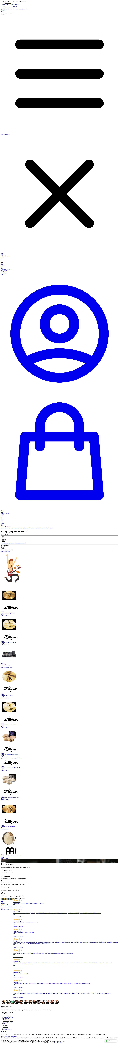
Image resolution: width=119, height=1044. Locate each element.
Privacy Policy (6, 1018)
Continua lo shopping (5, 551)
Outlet (2, 11)
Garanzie (5, 1023)
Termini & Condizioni (8, 1017)
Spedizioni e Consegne (8, 1022)
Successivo (22, 898)
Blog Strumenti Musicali (13, 4)
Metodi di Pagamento (8, 1021)
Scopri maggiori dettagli (57, 1042)
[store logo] (14, 9)
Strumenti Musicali (7, 1029)
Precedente (16, 898)
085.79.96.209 (8, 3)
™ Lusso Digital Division (11, 1036)
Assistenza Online (112, 1040)
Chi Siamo (5, 4)
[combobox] (7, 13)
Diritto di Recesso (7, 1019)
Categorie (3, 10)
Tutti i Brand (6, 1028)
